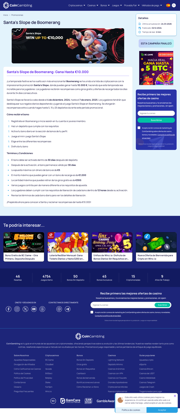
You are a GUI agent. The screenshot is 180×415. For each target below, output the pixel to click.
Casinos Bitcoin (146, 368)
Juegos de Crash (146, 386)
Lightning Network (116, 360)
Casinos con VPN (115, 373)
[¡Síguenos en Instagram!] (17, 309)
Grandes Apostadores (117, 382)
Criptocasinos (52, 355)
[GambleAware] (106, 401)
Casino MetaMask (147, 377)
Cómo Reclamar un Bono (88, 386)
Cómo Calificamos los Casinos (27, 368)
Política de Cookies (22, 373)
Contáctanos (20, 382)
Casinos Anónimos (116, 368)
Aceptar (162, 410)
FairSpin (48, 386)
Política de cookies (131, 410)
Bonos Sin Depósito (85, 360)
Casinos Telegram (147, 382)
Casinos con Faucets (117, 377)
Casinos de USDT (147, 373)
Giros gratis (82, 364)
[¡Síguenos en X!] (25, 309)
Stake (47, 382)
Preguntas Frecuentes (24, 391)
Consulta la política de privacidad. (108, 316)
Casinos (112, 355)
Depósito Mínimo (115, 364)
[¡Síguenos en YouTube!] (34, 309)
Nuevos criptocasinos (117, 391)
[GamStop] (88, 401)
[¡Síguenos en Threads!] (42, 309)
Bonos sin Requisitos (86, 368)
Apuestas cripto (146, 360)
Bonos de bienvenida (86, 377)
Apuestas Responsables (24, 360)
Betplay (48, 377)
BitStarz (48, 373)
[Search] (174, 5)
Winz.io (48, 391)
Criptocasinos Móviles (118, 386)
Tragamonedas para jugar (150, 391)
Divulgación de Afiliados (24, 364)
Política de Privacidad (23, 377)
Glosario (17, 386)
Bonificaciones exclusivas (88, 382)
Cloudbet (49, 364)
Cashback (81, 373)
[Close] (175, 396)
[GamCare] (70, 401)
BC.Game (49, 360)
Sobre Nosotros (21, 355)
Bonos (80, 355)
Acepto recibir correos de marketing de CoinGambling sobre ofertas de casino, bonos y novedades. (157, 131)
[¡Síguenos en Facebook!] (8, 309)
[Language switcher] (168, 5)
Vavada (48, 368)
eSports (142, 364)
